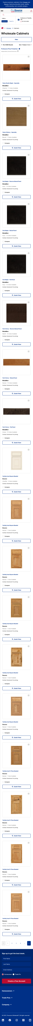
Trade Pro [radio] (11, 21)
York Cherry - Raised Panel (9, 378)
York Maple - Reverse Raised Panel (11, 181)
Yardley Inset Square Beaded (10, 476)
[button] (2, 10)
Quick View (17, 98)
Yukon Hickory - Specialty (9, 132)
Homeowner (8, 974)
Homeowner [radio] (4, 21)
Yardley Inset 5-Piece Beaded (10, 771)
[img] (17, 51)
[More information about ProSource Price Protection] (19, 49)
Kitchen (8, 28)
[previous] (3, 943)
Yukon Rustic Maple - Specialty (10, 83)
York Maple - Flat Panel (8, 279)
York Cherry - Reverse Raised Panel (12, 328)
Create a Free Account (16, 981)
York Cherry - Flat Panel (8, 427)
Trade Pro (18, 974)
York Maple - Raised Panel (9, 230)
